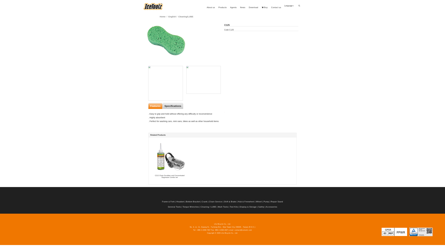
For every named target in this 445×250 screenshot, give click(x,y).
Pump (266, 202)
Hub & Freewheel (246, 202)
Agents (233, 7)
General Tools (174, 207)
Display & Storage (248, 207)
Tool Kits (234, 207)
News (242, 7)
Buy (266, 7)
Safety (261, 207)
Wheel (259, 202)
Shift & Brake (230, 202)
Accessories (271, 207)
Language (288, 6)
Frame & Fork (168, 202)
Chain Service (215, 202)
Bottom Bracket (193, 202)
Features (155, 106)
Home (162, 17)
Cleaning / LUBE (208, 207)
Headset (180, 202)
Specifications (172, 106)
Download (253, 7)
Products (222, 7)
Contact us (276, 7)
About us (211, 7)
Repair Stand (277, 202)
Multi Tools (223, 207)
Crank (204, 202)
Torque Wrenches (191, 207)
